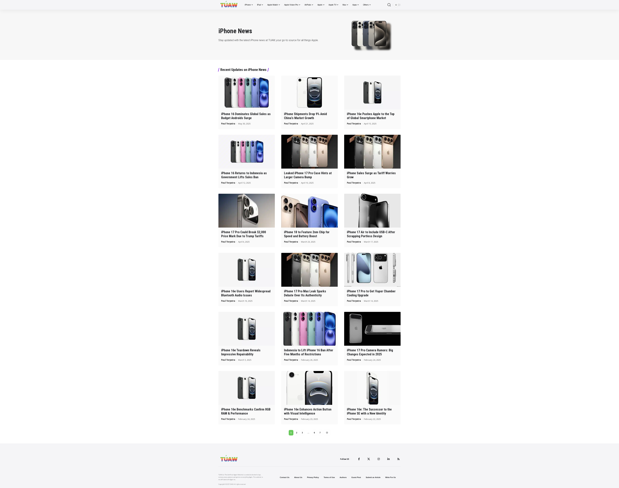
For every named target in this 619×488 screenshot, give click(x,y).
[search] (389, 5)
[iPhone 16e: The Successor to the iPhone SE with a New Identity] (372, 388)
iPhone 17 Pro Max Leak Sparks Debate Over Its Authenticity (305, 293)
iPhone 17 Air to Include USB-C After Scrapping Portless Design (371, 234)
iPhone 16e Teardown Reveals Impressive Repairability (240, 352)
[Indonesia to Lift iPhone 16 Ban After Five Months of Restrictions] (309, 329)
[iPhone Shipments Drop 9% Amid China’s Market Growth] (309, 92)
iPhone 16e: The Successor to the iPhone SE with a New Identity (369, 411)
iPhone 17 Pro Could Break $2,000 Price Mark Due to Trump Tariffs (243, 234)
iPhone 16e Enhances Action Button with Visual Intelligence (307, 411)
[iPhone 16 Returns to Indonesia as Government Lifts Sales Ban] (246, 152)
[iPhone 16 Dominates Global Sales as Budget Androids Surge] (246, 92)
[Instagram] (379, 459)
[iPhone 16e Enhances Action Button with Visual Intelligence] (309, 388)
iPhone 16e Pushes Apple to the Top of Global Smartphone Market (370, 116)
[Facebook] (359, 459)
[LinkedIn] (388, 459)
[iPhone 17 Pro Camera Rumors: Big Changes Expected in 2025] (372, 329)
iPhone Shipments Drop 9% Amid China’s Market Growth (305, 116)
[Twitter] (369, 459)
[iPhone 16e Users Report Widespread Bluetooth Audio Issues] (246, 270)
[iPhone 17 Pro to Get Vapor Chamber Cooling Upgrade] (372, 270)
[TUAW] (229, 5)
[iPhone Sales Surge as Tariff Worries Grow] (372, 152)
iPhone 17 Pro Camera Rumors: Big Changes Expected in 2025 (370, 352)
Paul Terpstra (228, 123)
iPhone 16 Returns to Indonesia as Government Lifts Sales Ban (244, 175)
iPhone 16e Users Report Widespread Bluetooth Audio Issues (245, 293)
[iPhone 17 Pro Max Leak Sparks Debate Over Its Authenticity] (309, 270)
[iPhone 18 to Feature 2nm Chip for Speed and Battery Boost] (309, 211)
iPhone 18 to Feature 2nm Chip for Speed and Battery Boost (306, 234)
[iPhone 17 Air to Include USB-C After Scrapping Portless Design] (372, 211)
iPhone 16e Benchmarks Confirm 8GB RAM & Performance (245, 411)
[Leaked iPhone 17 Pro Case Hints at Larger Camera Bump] (309, 152)
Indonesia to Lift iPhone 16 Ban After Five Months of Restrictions (308, 352)
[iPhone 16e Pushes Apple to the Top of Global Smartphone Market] (372, 92)
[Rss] (398, 459)
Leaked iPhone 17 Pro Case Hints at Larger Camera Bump (308, 175)
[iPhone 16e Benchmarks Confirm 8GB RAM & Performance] (246, 388)
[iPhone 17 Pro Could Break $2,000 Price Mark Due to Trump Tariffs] (246, 211)
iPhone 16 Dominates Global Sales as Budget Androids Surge (246, 116)
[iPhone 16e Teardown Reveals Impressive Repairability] (246, 329)
